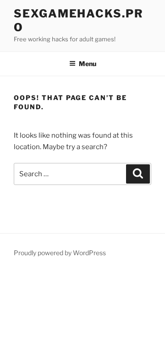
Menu (87, 63)
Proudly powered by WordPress (60, 253)
